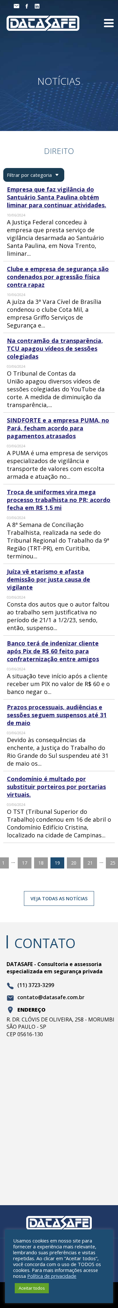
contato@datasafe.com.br (51, 997)
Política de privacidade (51, 1276)
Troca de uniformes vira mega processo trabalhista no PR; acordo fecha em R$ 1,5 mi (58, 500)
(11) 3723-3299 (35, 985)
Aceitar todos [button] (32, 1288)
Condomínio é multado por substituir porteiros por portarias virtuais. (56, 786)
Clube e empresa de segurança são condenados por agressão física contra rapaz (58, 277)
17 (24, 863)
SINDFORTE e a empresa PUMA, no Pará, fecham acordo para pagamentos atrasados (58, 428)
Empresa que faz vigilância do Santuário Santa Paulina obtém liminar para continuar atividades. (56, 197)
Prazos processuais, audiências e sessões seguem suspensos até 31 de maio (57, 715)
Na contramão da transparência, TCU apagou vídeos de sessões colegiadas (55, 348)
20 (73, 863)
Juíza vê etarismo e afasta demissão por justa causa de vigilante (48, 579)
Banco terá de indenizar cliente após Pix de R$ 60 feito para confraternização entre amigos (53, 651)
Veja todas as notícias (59, 898)
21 (90, 863)
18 (41, 863)
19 (57, 863)
